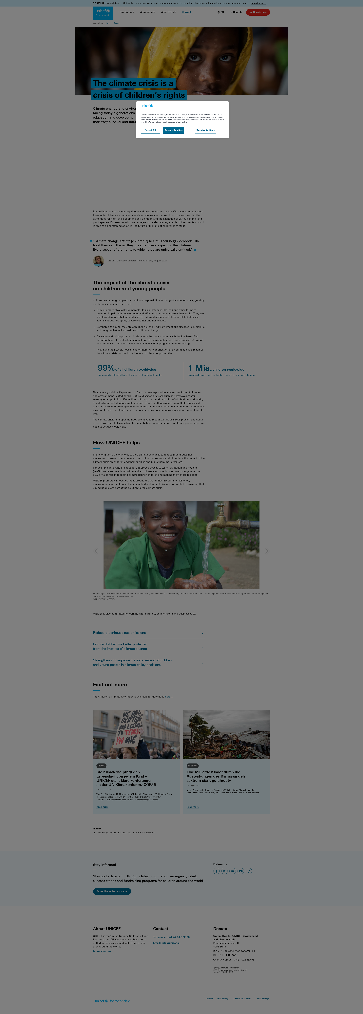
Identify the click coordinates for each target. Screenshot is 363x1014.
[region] (182, 119)
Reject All (150, 130)
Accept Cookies (174, 130)
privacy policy (181, 122)
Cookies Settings (205, 130)
